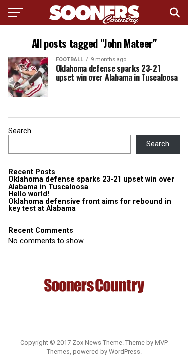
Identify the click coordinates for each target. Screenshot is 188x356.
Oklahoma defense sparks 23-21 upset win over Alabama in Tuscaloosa (91, 183)
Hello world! (28, 194)
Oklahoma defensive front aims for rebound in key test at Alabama (89, 205)
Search (19, 131)
